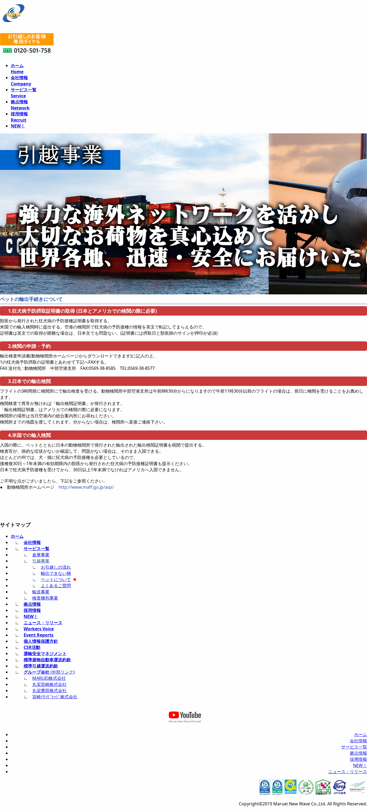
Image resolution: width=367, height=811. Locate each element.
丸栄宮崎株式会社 (49, 684)
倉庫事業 (40, 555)
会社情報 (32, 542)
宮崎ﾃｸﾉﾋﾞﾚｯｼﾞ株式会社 (54, 697)
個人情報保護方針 (41, 641)
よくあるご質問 (56, 586)
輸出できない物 (56, 573)
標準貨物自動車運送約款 (47, 660)
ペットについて (56, 579)
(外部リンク (48, 672)
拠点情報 (32, 604)
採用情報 (32, 610)
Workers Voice (39, 629)
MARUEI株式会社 (49, 678)
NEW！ (31, 616)
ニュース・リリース (43, 623)
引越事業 (40, 561)
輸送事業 (40, 592)
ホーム (17, 536)
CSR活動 (32, 647)
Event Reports (38, 635)
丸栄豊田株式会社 (49, 690)
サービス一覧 (36, 548)
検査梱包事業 (45, 598)
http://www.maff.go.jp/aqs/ (86, 487)
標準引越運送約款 (41, 666)
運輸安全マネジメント (45, 653)
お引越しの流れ (56, 567)
